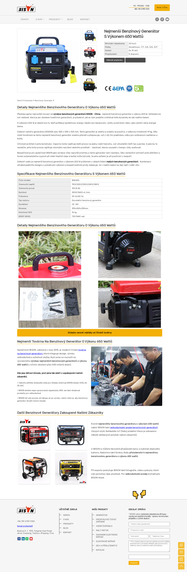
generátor (28, 100)
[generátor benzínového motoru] (34, 468)
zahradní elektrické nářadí (107, 536)
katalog (100, 550)
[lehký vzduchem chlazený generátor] (71, 434)
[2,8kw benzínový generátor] (34, 434)
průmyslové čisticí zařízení (106, 520)
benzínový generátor (44, 100)
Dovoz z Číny (162, 7)
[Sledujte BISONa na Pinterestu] (162, 19)
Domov (25, 19)
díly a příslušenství (106, 546)
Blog (70, 19)
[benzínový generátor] (71, 468)
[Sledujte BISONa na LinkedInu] (23, 538)
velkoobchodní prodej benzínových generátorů (134, 427)
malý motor (102, 530)
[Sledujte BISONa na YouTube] (167, 19)
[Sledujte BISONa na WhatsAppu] (26, 538)
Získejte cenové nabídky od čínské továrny (90, 332)
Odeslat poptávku (114, 60)
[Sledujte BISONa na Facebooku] (157, 19)
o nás (39, 19)
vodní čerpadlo (104, 526)
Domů (19, 100)
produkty (55, 19)
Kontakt (85, 19)
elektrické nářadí (105, 541)
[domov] (26, 8)
